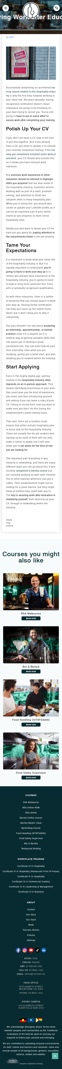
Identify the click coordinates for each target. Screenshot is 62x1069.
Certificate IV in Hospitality (31, 876)
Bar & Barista (31, 843)
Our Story (31, 914)
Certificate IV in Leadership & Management (31, 886)
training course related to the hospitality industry (31, 91)
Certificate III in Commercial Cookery (31, 881)
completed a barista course (32, 470)
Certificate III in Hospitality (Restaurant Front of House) (31, 871)
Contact (31, 909)
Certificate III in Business (31, 892)
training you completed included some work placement (31, 154)
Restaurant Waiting (31, 848)
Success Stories (31, 930)
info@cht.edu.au (35, 974)
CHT (11, 37)
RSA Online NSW (31, 807)
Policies (31, 935)
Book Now (31, 618)
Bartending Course (31, 828)
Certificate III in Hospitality (31, 866)
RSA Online (31, 812)
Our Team (31, 919)
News (31, 925)
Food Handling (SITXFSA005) (31, 833)
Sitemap (31, 940)
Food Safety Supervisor (31, 838)
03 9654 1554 (36, 970)
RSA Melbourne (31, 802)
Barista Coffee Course (31, 818)
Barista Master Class (31, 823)
